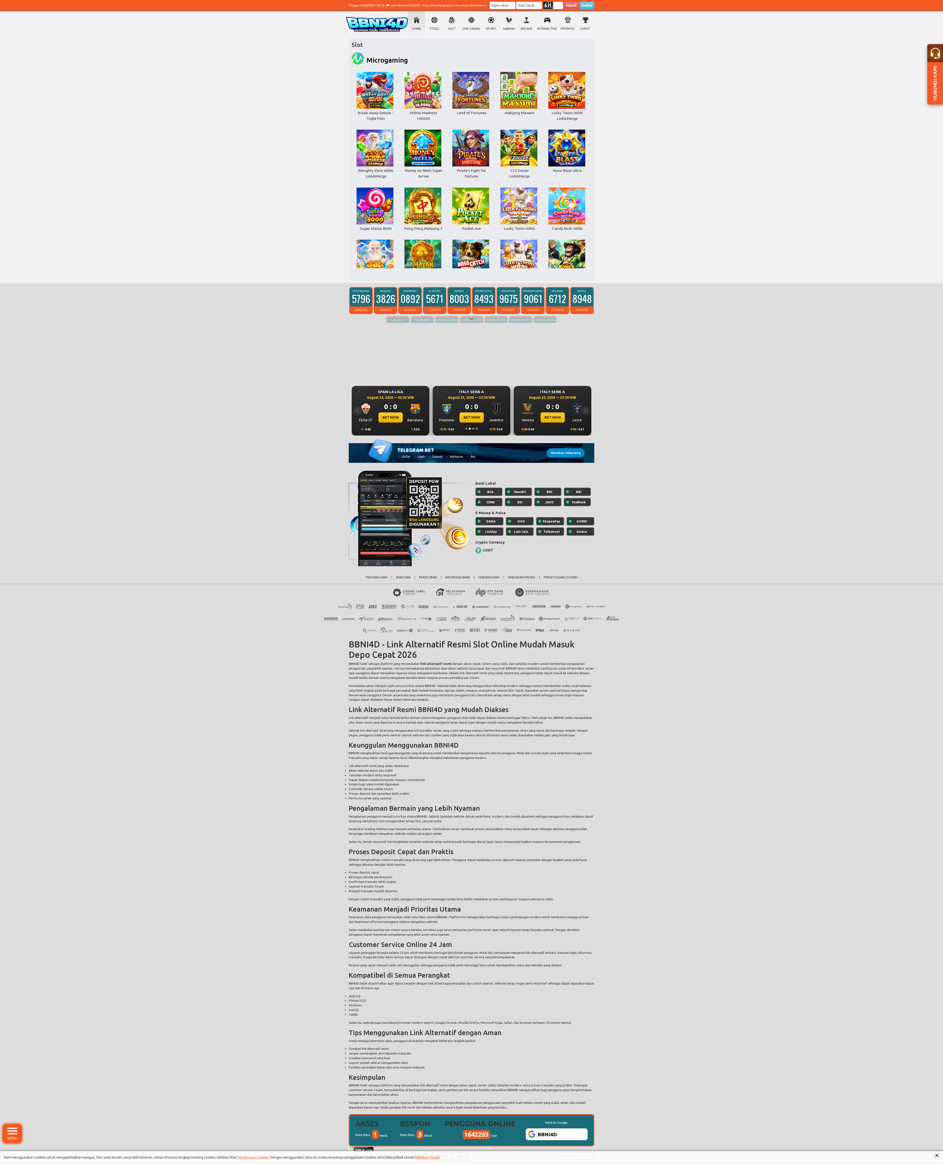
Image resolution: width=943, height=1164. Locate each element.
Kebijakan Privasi (427, 1157)
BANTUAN (403, 577)
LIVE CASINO (471, 28)
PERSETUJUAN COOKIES (561, 577)
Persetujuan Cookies (253, 1157)
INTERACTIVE (547, 28)
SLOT (452, 28)
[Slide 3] (473, 428)
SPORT (491, 28)
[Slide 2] (470, 428)
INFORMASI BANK (457, 577)
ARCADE (526, 28)
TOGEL (434, 28)
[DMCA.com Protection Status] (361, 1149)
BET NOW (390, 417)
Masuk (571, 5)
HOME (416, 28)
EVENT (585, 28)
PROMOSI (568, 28)
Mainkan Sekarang (566, 452)
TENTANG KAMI (376, 577)
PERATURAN (428, 577)
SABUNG (509, 28)
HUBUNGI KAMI (489, 577)
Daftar (587, 5)
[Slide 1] (466, 428)
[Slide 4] (477, 428)
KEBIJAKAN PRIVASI (521, 577)
